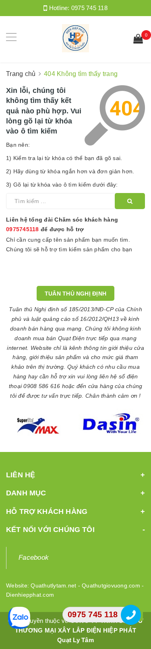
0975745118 (22, 229)
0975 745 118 (89, 7)
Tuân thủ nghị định (75, 293)
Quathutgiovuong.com (111, 585)
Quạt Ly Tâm (75, 640)
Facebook (34, 557)
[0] (138, 39)
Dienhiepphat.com (30, 594)
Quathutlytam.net (53, 585)
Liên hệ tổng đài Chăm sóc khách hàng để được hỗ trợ (62, 224)
